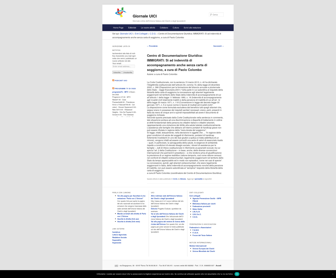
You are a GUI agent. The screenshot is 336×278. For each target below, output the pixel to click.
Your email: (117, 63)
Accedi (218, 265)
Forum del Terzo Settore (202, 235)
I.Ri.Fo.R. (196, 212)
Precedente (152, 46)
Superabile (116, 240)
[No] (332, 274)
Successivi (218, 46)
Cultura (176, 27)
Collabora (164, 27)
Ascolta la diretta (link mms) (128, 221)
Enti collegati (195, 196)
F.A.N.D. (196, 230)
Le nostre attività (148, 27)
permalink (199, 179)
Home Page (118, 27)
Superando (116, 242)
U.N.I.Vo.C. (197, 214)
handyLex (116, 232)
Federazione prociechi (202, 206)
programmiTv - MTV (120, 92)
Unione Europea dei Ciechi (203, 248)
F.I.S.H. (195, 233)
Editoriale (132, 27)
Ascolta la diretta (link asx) (128, 219)
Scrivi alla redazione (192, 27)
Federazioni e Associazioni (200, 227)
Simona (183, 179)
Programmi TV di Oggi (125, 88)
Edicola (154, 208)
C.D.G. (175, 179)
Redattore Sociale (119, 237)
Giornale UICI (145, 16)
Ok (237, 274)
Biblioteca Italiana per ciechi (204, 203)
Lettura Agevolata (119, 234)
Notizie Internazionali (198, 246)
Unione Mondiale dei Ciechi (204, 251)
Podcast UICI (121, 80)
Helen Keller (197, 209)
